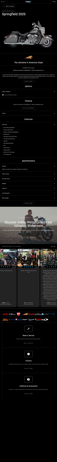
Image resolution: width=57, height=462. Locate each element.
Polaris (49, 312)
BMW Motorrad (12, 312)
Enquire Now (28, 81)
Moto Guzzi (37, 312)
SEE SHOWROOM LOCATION (28, 237)
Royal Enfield (5, 317)
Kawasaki (30, 312)
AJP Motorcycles (44, 318)
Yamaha (36, 317)
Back (10, 6)
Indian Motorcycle (24, 312)
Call (4, 1)
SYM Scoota (17, 317)
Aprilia (3, 312)
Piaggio (43, 312)
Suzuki (10, 317)
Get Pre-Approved (28, 108)
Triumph (23, 317)
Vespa (30, 317)
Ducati (16, 312)
